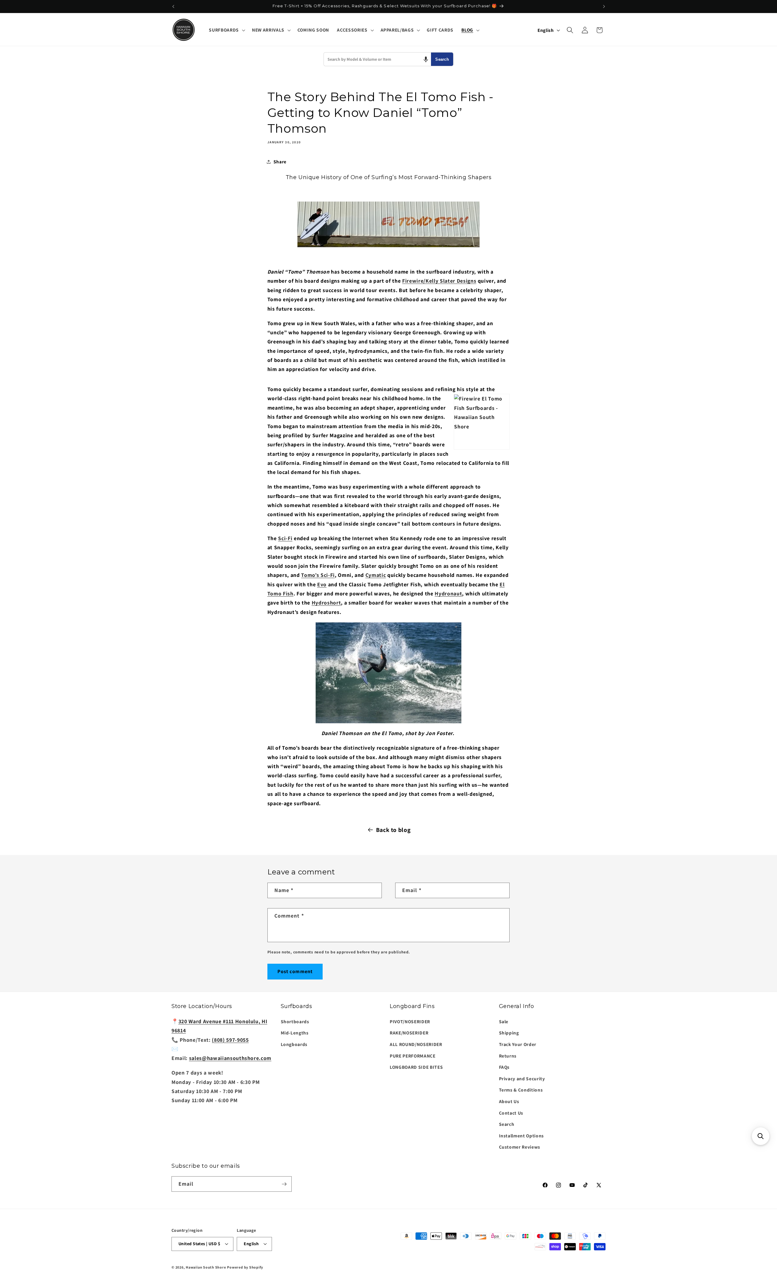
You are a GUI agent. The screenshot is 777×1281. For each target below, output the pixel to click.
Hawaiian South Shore (206, 1267)
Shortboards (295, 1021)
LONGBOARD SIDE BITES (416, 1067)
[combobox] (377, 59)
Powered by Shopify (245, 1267)
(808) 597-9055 (230, 1039)
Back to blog (393, 830)
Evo (322, 584)
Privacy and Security (522, 1078)
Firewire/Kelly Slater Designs (439, 280)
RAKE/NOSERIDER (409, 1033)
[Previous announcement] (173, 6)
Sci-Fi (285, 538)
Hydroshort (326, 602)
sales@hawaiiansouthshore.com (230, 1057)
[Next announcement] (604, 6)
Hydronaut (448, 593)
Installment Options (521, 1135)
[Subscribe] (284, 1184)
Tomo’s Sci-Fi (318, 574)
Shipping (509, 1033)
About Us (509, 1101)
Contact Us (511, 1112)
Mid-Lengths (295, 1033)
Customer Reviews (520, 1147)
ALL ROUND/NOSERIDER (416, 1044)
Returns (508, 1055)
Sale (504, 1021)
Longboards (294, 1044)
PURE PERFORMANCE (413, 1055)
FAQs (504, 1067)
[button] (226, 30)
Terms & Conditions (521, 1090)
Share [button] (280, 161)
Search (442, 59)
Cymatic (375, 574)
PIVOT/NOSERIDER (410, 1021)
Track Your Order (518, 1044)
